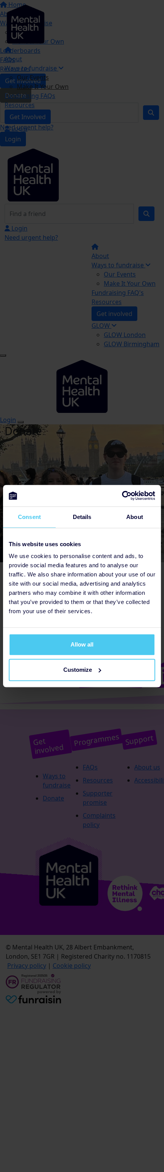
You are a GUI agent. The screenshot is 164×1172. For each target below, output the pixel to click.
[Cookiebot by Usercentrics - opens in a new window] (121, 496)
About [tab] (134, 517)
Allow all (82, 644)
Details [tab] (82, 517)
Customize (77, 669)
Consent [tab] (29, 517)
